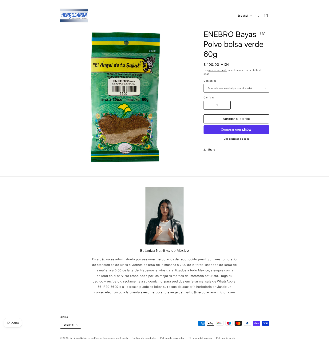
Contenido (210, 80)
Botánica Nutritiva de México (86, 338)
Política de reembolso (144, 338)
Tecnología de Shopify (115, 338)
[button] (257, 15)
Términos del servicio (200, 338)
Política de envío (225, 338)
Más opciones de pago (236, 138)
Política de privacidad (172, 338)
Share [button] (211, 149)
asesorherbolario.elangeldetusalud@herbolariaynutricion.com (188, 292)
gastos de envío (217, 70)
